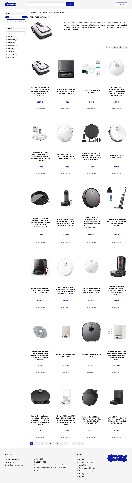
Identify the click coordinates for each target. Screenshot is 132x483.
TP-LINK (12, 55)
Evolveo (12, 58)
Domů (33, 12)
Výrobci (81, 477)
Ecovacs (12, 46)
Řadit (108, 47)
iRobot (11, 49)
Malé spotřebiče (47, 12)
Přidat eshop (122, 4)
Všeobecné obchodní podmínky (86, 463)
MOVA (11, 43)
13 (74, 443)
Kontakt (81, 459)
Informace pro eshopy (86, 471)
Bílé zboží (39, 12)
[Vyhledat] (70, 4)
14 (78, 443)
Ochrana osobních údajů (87, 468)
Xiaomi (11, 52)
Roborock (12, 40)
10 (65, 443)
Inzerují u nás (83, 474)
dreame (12, 37)
